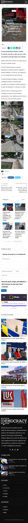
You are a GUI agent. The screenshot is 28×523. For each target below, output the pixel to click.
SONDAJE (5, 506)
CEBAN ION (7, 171)
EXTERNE (4, 319)
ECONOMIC (4, 390)
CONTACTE (5, 509)
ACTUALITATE (5, 366)
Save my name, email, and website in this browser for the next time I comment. (13, 284)
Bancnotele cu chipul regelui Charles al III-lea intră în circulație (6, 189)
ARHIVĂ (4, 512)
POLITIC (14, 10)
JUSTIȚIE (5, 490)
